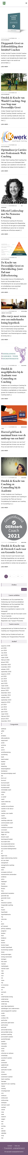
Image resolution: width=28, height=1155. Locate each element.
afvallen (3, 736)
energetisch (4, 863)
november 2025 (6, 667)
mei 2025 (4, 681)
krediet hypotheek (7, 313)
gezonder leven (5, 898)
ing (2, 917)
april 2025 (4, 683)
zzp (2, 1138)
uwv (2, 1093)
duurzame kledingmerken (8, 848)
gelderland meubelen (7, 893)
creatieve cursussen (7, 827)
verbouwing (4, 1100)
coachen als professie (7, 806)
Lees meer (4, 66)
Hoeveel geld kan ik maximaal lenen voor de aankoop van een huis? (13, 435)
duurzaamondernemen (8, 844)
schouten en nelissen (7, 1053)
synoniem (4, 1074)
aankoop (3, 729)
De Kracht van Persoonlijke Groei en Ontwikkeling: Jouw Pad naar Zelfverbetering (12, 269)
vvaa (2, 1112)
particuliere (4, 1025)
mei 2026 (4, 653)
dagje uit (3, 834)
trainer (3, 1086)
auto (2, 747)
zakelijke (3, 1133)
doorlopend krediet (7, 839)
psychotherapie (5, 1039)
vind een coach (5, 1105)
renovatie (4, 1046)
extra (2, 879)
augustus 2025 (5, 674)
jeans (2, 924)
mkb (2, 973)
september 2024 (6, 700)
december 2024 (6, 693)
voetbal (3, 1107)
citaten (3, 792)
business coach (5, 785)
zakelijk (3, 1131)
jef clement (4, 926)
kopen (3, 940)
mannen (3, 964)
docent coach (5, 837)
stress (3, 1072)
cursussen (4, 830)
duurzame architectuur (8, 846)
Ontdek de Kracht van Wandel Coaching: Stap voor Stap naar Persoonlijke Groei (13, 102)
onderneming (5, 1001)
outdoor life (4, 1018)
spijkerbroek (4, 1065)
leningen (3, 959)
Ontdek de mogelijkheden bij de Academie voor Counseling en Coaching (12, 375)
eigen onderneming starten (9, 858)
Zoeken (14, 585)
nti (2, 990)
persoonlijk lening (6, 1030)
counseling (4, 825)
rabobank (4, 1044)
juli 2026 (3, 648)
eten (2, 870)
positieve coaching (6, 1034)
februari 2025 (5, 688)
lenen (2, 952)
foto (2, 891)
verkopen (4, 1102)
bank (2, 757)
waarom (3, 1117)
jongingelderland (6, 628)
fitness (3, 888)
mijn (2, 971)
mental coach (5, 968)
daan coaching (5, 832)
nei (2, 978)
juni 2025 (4, 679)
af (1, 733)
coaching (23, 365)
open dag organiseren (7, 1006)
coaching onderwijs (6, 820)
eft (2, 851)
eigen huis (4, 856)
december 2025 (6, 664)
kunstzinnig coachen (7, 950)
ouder (3, 1013)
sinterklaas (4, 1055)
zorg (2, 1135)
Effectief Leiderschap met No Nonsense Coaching (12, 214)
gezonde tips (5, 896)
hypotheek (24, 311)
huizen (3, 910)
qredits (3, 1041)
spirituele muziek (6, 1070)
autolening (4, 754)
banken (3, 761)
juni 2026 (4, 650)
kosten (3, 943)
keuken (3, 933)
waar (2, 1114)
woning (3, 1126)
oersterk (23, 542)
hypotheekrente (6, 914)
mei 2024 (4, 709)
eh (2, 853)
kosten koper (5, 945)
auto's (3, 750)
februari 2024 (5, 716)
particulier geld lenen (7, 1023)
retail (2, 1051)
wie (2, 1124)
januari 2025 (5, 690)
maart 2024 (4, 714)
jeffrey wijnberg (6, 928)
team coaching (5, 1079)
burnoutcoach (5, 783)
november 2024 (6, 695)
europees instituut (6, 872)
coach (2, 799)
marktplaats (4, 966)
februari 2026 (5, 660)
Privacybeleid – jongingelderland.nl (14, 1148)
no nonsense (4, 985)
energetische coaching (7, 865)
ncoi (2, 975)
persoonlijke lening (6, 1032)
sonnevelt (4, 1062)
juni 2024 (4, 707)
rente (2, 1048)
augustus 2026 (5, 646)
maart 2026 (4, 657)
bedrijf (3, 764)
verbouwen (4, 1098)
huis (3, 428)
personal (3, 1027)
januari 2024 (5, 719)
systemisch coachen (7, 1077)
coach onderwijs (5, 801)
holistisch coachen (6, 903)
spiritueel (4, 1067)
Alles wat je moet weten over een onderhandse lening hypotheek (13, 319)
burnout (3, 780)
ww (2, 1128)
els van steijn (5, 860)
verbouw (3, 1095)
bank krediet (5, 759)
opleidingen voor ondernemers (10, 1008)
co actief (3, 797)
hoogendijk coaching (7, 905)
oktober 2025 (5, 669)
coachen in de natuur (7, 808)
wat (2, 1121)
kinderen (3, 938)
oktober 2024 (5, 697)
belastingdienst (5, 769)
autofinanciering (6, 752)
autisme (3, 745)
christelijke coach (6, 790)
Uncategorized (5, 40)
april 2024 (4, 712)
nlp (2, 983)
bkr (2, 776)
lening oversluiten (6, 957)
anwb (2, 743)
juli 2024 (3, 704)
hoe (2, 900)
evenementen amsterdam (8, 874)
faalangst (4, 881)
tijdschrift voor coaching (8, 1084)
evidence (3, 877)
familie (3, 884)
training (3, 1088)
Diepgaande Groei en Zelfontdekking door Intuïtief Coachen (12, 46)
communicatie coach (7, 823)
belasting (4, 766)
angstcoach (4, 740)
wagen (3, 1119)
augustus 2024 (5, 702)
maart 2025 (4, 686)
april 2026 (4, 655)
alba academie (5, 738)
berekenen (24, 427)
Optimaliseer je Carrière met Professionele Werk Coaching (14, 153)
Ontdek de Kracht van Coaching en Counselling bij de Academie (13, 485)
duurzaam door (5, 841)
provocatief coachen (7, 1037)
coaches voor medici (7, 813)
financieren (4, 886)
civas (2, 794)
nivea (2, 980)
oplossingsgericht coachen (9, 1011)
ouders (3, 1015)
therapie (3, 1081)
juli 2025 (3, 676)
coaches (3, 811)
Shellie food (4, 634)
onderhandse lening (7, 997)
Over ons (17, 1146)
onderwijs (4, 1004)
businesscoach (5, 787)
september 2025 (6, 671)
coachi (3, 816)
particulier (4, 1020)
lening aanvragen (6, 954)
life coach (4, 961)
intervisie (4, 919)
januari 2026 (5, 662)
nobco (3, 987)
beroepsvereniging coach (8, 773)
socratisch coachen (6, 1058)
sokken (3, 1060)
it (1, 921)
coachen (3, 804)
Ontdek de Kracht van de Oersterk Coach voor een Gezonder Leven (13, 549)
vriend (3, 1109)
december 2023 (6, 721)
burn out (3, 778)
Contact (10, 1146)
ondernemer (4, 999)
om (2, 994)
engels (3, 867)
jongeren (3, 931)
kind (2, 935)
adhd (2, 731)
